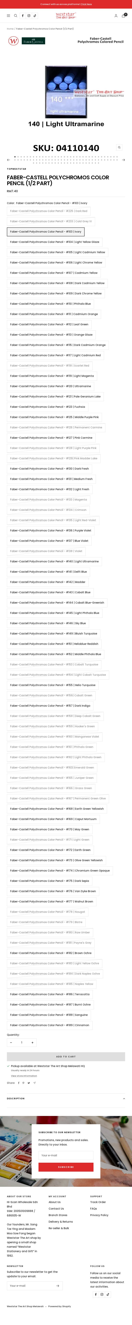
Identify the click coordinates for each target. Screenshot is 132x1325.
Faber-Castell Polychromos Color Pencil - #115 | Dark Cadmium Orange (58, 345)
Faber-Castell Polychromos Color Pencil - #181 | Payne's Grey (50, 943)
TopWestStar (16, 169)
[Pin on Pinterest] (23, 1083)
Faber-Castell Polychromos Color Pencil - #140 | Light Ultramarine (54, 561)
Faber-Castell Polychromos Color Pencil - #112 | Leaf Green (49, 324)
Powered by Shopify (59, 1306)
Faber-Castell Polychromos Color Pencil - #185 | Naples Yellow (51, 984)
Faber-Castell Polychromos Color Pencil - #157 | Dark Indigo (50, 706)
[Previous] (8, 160)
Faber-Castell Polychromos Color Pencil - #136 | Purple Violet (50, 530)
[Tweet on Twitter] (28, 1083)
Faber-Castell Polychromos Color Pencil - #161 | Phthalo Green (51, 747)
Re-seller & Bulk (59, 1228)
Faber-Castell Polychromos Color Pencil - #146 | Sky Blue (48, 623)
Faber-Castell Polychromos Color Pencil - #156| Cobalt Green (51, 695)
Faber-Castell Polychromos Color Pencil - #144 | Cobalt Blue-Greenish (57, 602)
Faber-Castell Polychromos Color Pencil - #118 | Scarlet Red (49, 365)
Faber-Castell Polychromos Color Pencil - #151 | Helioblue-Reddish (54, 644)
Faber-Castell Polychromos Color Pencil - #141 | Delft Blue (48, 572)
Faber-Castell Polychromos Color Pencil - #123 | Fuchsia (47, 407)
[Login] (116, 15)
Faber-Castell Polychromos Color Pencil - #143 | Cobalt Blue (50, 592)
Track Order (98, 1202)
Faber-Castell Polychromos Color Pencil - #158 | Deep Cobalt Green (55, 716)
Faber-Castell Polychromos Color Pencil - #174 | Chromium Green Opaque (60, 870)
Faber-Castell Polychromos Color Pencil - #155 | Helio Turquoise (52, 685)
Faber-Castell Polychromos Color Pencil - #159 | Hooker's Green (52, 726)
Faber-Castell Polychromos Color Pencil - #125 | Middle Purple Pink (54, 417)
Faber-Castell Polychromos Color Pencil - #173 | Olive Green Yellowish (56, 860)
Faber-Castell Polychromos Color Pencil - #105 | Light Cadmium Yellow (57, 252)
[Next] (123, 160)
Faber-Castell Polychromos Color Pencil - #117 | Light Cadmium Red (55, 355)
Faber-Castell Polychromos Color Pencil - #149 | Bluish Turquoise (53, 633)
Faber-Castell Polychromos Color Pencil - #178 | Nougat (47, 912)
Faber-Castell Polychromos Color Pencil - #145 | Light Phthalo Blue (54, 613)
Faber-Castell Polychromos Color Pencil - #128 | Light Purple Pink (53, 448)
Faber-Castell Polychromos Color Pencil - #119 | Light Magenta (52, 376)
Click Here (86, 4)
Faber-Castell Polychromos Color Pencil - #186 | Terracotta (50, 994)
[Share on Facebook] (18, 1083)
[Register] (57, 1286)
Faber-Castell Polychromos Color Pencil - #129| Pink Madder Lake (53, 458)
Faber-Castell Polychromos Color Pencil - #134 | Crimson (48, 510)
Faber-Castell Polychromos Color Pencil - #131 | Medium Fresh (51, 479)
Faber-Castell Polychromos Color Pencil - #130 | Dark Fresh (49, 468)
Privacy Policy (99, 1215)
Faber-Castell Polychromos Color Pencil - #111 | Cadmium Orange (54, 314)
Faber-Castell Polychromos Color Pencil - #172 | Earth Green (50, 850)
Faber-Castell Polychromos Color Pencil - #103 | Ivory (45, 231)
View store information (24, 1075)
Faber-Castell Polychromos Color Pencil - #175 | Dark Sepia (49, 881)
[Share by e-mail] (34, 1083)
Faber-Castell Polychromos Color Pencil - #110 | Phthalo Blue (50, 304)
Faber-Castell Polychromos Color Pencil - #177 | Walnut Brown (51, 901)
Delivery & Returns (61, 1221)
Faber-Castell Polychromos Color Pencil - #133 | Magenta (48, 499)
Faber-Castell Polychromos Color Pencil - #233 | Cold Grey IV (51, 221)
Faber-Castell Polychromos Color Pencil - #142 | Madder (47, 582)
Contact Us (56, 1208)
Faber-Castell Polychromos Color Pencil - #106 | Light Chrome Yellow (56, 262)
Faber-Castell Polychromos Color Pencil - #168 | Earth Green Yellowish (57, 809)
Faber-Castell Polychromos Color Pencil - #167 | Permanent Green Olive (58, 798)
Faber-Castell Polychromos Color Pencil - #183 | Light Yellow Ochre (54, 963)
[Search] (15, 15)
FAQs (93, 1208)
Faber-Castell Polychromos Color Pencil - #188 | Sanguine (49, 1015)
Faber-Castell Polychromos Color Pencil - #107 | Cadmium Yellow (53, 273)
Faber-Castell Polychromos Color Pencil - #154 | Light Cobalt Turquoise (58, 675)
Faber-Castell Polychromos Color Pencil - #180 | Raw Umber (50, 932)
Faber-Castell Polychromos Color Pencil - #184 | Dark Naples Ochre (55, 973)
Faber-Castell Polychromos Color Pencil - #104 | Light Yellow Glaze (54, 242)
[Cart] (123, 15)
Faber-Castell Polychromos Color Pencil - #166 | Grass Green (51, 788)
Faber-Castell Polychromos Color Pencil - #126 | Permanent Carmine (56, 427)
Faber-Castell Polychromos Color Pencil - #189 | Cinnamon (49, 1025)
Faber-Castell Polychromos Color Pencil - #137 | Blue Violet (49, 541)
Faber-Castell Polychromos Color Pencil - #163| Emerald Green (52, 767)
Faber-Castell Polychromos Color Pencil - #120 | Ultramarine (50, 386)
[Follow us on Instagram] (29, 16)
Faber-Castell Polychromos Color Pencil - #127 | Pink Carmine (51, 438)
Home (10, 28)
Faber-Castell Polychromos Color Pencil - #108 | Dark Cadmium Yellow (57, 283)
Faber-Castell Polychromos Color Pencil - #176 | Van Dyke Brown (53, 891)
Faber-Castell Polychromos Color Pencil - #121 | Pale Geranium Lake (55, 396)
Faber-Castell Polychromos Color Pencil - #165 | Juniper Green (52, 778)
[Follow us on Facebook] (23, 16)
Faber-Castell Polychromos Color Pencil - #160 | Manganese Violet (54, 736)
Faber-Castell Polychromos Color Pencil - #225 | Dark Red (48, 211)
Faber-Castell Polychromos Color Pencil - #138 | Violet (46, 551)
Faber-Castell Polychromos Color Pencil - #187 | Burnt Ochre (50, 1004)
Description (16, 1098)
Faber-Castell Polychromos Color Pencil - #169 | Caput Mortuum (53, 819)
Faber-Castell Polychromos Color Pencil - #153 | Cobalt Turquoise (54, 664)
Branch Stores (58, 1215)
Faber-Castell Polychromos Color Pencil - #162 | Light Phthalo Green (55, 757)
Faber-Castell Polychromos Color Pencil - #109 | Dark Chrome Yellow (56, 293)
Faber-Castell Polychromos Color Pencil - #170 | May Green (49, 829)
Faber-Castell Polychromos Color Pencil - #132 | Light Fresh (49, 489)
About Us (55, 1202)
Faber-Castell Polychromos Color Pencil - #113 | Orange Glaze (51, 334)
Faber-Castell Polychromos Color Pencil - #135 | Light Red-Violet (53, 520)
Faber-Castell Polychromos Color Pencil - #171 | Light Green (49, 839)
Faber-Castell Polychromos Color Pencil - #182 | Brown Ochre (50, 953)
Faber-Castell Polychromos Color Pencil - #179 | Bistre (46, 922)
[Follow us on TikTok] (35, 16)
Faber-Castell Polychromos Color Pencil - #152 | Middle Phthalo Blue (55, 654)
